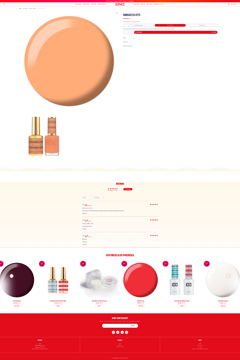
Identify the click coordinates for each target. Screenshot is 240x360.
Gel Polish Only (170, 25)
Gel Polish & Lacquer (138, 25)
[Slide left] (12, 276)
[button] (4, 4)
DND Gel (116, 357)
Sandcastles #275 (41, 8)
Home (20, 8)
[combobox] (87, 197)
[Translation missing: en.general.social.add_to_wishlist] (116, 13)
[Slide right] (228, 275)
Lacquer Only (202, 25)
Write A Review (128, 189)
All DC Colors (32, 8)
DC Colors (25, 8)
